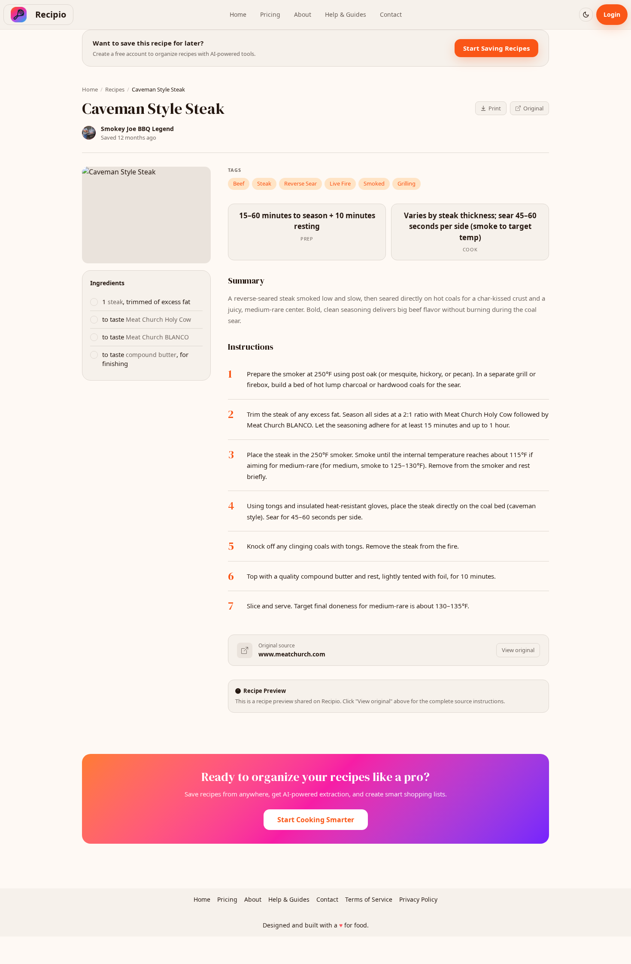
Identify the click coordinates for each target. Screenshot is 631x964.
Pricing (270, 14)
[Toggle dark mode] (586, 14)
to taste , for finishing (145, 359)
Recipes (114, 89)
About (302, 14)
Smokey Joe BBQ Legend (137, 129)
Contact (391, 14)
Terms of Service (368, 899)
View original (518, 650)
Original (533, 108)
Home (238, 14)
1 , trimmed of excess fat (146, 301)
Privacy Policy (418, 899)
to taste (146, 319)
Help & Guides (345, 14)
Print (494, 108)
